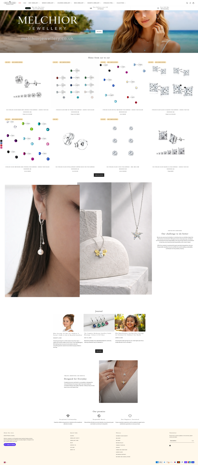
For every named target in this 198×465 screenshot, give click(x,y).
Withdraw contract (121, 454)
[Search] (187, 3)
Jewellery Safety (75, 438)
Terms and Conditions (121, 449)
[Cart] (193, 3)
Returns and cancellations (123, 456)
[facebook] (170, 445)
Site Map (72, 447)
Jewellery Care (74, 440)
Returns (118, 440)
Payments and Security (122, 435)
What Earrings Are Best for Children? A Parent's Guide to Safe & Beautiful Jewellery (67, 334)
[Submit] (192, 440)
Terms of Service (120, 445)
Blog (71, 442)
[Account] (190, 3)
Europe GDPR (119, 452)
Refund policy (119, 442)
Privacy (118, 447)
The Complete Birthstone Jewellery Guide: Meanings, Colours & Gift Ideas (98, 334)
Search (72, 435)
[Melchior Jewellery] (10, 3)
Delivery (118, 438)
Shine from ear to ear (99, 58)
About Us (72, 449)
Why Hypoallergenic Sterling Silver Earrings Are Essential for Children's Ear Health (129, 334)
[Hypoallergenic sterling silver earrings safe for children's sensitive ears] (130, 323)
